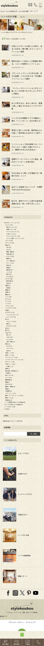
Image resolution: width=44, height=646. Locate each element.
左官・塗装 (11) (10, 341)
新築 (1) (7, 368)
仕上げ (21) (8, 333)
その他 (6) (7, 409)
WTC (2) (8, 249)
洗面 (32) (7, 285)
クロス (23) (9, 337)
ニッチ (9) (9, 272)
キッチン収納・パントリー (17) (15, 238)
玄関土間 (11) (10, 254)
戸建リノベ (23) (9, 353)
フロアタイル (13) (11, 326)
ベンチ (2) (8, 303)
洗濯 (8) (8, 288)
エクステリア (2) (9, 312)
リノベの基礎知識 (23, 555)
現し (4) (8, 335)
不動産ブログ (21, 515)
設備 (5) (7, 382)
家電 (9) (8, 267)
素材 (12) (7, 344)
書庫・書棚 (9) (10, 252)
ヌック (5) (8, 301)
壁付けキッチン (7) (11, 227)
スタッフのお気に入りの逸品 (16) (13, 404)
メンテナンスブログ (24, 494)
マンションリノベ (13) (11, 357)
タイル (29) (9, 339)
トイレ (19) (8, 297)
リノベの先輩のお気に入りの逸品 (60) (14, 402)
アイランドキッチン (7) (12, 231)
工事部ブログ (21, 474)
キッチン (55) (9, 225)
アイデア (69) (9, 279)
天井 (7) (7, 328)
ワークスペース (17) (10, 308)
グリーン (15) (10, 263)
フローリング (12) (11, 321)
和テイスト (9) (9, 375)
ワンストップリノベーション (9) (14, 359)
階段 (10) (7, 294)
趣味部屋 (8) (8, 380)
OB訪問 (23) (8, 391)
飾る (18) (8, 274)
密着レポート (21, 576)
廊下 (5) (7, 330)
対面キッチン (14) (11, 229)
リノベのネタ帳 (23, 11)
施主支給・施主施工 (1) (11, 371)
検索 (35, 434)
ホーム (3, 11)
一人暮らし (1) (9, 366)
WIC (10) (8, 247)
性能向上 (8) (8, 400)
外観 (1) (7, 310)
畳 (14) (8, 323)
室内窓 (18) (9, 270)
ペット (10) (8, 377)
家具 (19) (8, 265)
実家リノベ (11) (9, 355)
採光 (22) (8, 283)
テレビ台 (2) (9, 276)
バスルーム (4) (9, 306)
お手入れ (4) (8, 384)
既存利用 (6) (9, 281)
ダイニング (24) (9, 243)
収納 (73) (7, 245)
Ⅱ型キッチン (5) (11, 234)
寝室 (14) (7, 290)
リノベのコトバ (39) (9, 407)
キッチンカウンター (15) (13, 236)
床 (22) (7, 319)
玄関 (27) (7, 292)
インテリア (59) (9, 256)
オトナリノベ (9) (9, 362)
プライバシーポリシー (16, 622)
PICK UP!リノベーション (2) (11, 223)
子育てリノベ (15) (10, 364)
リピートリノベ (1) (10, 393)
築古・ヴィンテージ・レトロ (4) (14, 395)
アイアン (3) (9, 348)
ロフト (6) (8, 299)
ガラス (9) (9, 346)
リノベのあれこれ (11, 11)
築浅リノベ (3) (9, 398)
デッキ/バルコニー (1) (12, 315)
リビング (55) (9, 240)
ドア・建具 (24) (10, 261)
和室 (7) (7, 389)
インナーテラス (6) (10, 317)
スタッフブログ (22, 453)
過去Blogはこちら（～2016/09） (13, 421)
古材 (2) (8, 351)
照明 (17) (8, 258)
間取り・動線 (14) (10, 386)
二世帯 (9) (8, 373)
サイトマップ (30, 622)
